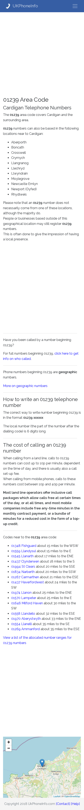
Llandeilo (28, 613)
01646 (16, 603)
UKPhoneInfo (25, 5)
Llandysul (28, 551)
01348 (16, 546)
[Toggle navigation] (75, 6)
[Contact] (63, 804)
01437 (15, 561)
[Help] (75, 804)
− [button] (8, 748)
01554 (15, 624)
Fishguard (28, 546)
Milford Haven (32, 603)
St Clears (28, 566)
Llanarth (27, 556)
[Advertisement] (42, 54)
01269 (16, 629)
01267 (15, 577)
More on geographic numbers (25, 386)
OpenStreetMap (72, 796)
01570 (15, 598)
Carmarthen (30, 577)
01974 (15, 593)
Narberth (28, 572)
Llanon (26, 593)
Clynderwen (30, 561)
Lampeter (28, 598)
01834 (16, 572)
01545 (15, 556)
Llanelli (26, 624)
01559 (15, 551)
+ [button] (8, 742)
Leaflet (56, 796)
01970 (16, 619)
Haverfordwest (32, 582)
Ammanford (30, 629)
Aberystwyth (31, 619)
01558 (15, 613)
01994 (16, 566)
